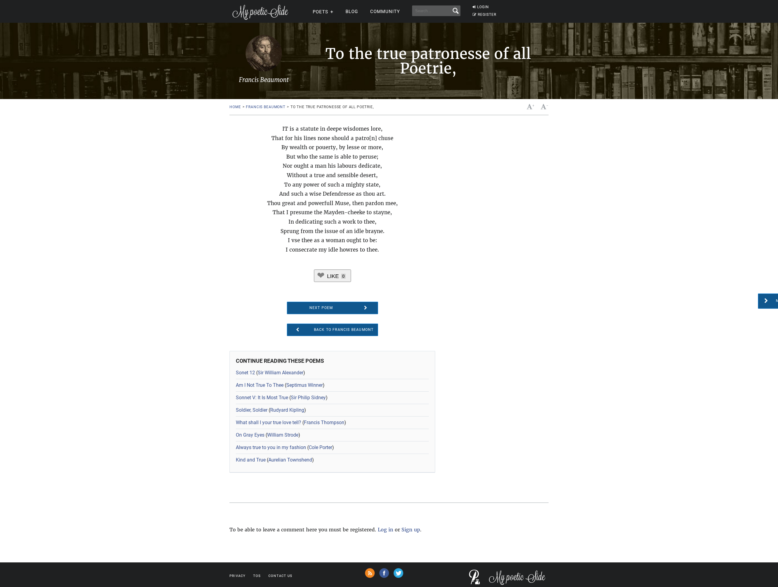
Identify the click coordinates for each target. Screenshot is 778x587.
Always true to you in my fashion (271, 447)
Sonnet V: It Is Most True (262, 397)
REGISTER (487, 14)
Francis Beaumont (265, 107)
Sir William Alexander (280, 373)
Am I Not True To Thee (260, 385)
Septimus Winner (304, 385)
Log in (385, 530)
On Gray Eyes (250, 435)
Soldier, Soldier (251, 410)
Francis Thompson (324, 422)
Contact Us (280, 576)
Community (385, 11)
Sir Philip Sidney (308, 397)
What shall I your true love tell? (268, 422)
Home (235, 107)
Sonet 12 (245, 373)
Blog (352, 11)
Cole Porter (320, 447)
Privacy (237, 576)
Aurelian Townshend (290, 460)
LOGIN (483, 7)
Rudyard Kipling (287, 410)
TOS (257, 576)
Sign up (410, 530)
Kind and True (251, 460)
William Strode (282, 435)
